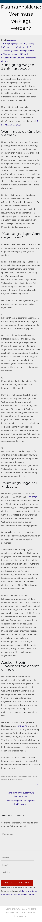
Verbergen (11, 40)
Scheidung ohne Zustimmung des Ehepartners (21, 794)
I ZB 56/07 (32, 497)
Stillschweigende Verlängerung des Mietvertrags (21, 802)
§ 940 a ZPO (21, 726)
